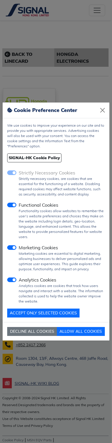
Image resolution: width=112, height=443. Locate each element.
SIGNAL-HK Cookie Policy (34, 157)
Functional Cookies (38, 205)
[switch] (11, 205)
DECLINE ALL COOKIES (32, 331)
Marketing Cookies (38, 247)
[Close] (102, 110)
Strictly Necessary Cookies (47, 173)
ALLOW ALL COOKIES (80, 331)
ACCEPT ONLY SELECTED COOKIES (43, 312)
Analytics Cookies (37, 280)
